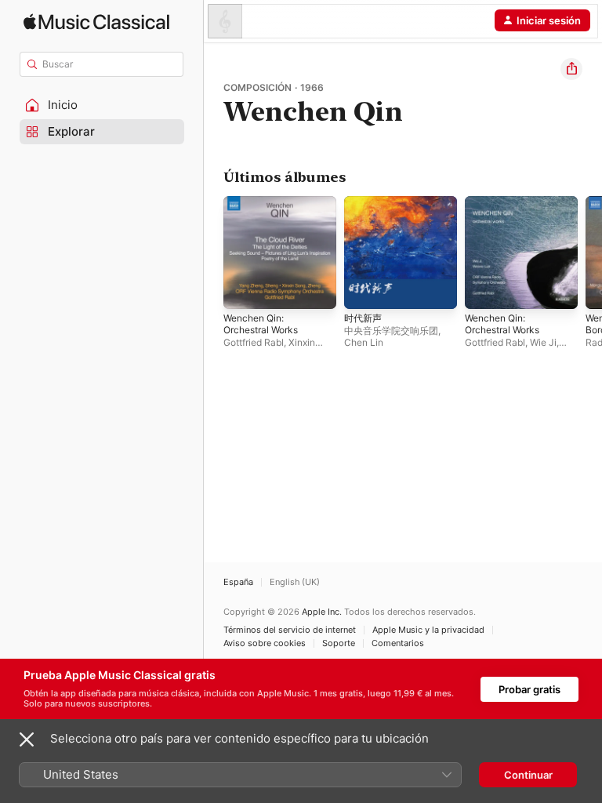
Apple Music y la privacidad (428, 630)
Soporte (338, 643)
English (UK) (295, 582)
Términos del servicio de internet (289, 630)
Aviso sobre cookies (264, 643)
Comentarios (398, 643)
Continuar (528, 774)
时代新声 (363, 318)
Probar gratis (529, 689)
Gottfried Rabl (253, 342)
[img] (96, 21)
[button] (101, 105)
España (238, 582)
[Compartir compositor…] (571, 69)
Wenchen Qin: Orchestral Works (260, 324)
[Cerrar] (27, 739)
